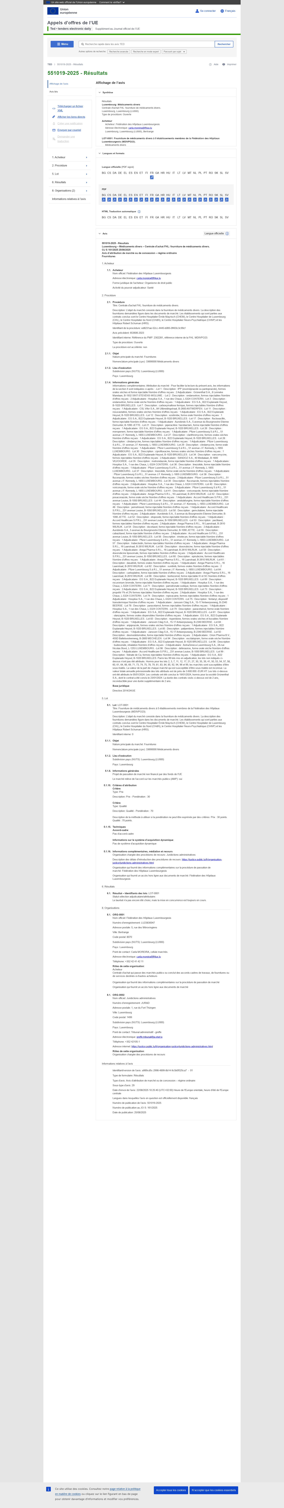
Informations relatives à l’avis (69, 199)
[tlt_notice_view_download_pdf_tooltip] (104, 199)
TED (49, 64)
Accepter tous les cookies (171, 1490)
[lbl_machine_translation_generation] (139, 211)
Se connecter (208, 11)
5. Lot (55, 173)
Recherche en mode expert (146, 51)
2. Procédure (59, 165)
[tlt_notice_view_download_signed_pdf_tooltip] (152, 177)
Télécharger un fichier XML (70, 108)
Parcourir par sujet (173, 51)
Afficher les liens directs (71, 117)
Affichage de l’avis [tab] (58, 83)
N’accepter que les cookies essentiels (214, 1490)
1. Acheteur (58, 157)
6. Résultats (59, 182)
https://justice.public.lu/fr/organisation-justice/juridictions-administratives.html (172, 1046)
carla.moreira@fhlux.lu (140, 128)
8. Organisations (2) (63, 190)
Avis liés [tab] (53, 91)
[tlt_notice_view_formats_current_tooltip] (227, 233)
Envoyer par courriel (69, 130)
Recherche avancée (118, 51)
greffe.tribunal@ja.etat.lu (149, 1036)
